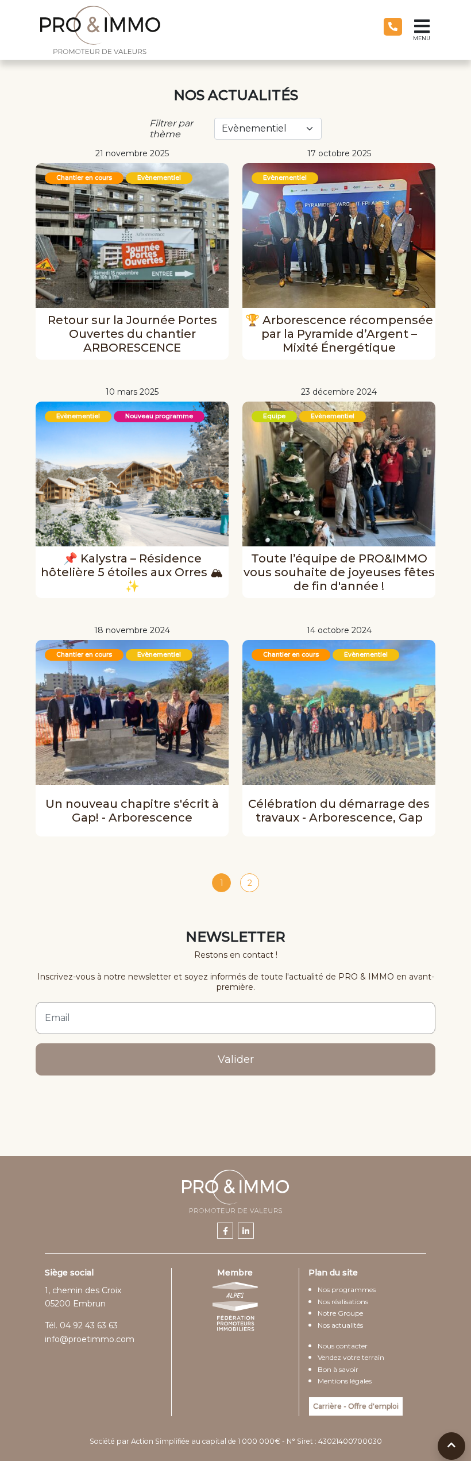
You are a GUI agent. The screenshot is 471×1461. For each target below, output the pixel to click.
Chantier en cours (84, 178)
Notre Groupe (340, 1313)
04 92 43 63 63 (89, 1325)
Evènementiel (159, 178)
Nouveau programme (159, 416)
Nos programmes (347, 1289)
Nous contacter (343, 1346)
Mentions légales (345, 1381)
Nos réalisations (343, 1301)
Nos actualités (340, 1325)
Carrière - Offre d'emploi (356, 1406)
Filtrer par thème (171, 129)
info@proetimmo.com (89, 1339)
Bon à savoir (338, 1369)
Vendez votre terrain (351, 1357)
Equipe (274, 416)
